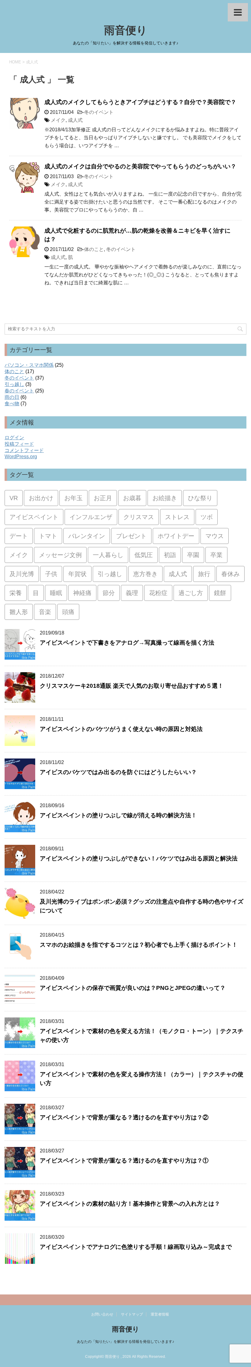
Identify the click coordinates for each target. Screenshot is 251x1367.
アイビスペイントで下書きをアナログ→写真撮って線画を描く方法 (127, 642)
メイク (58, 120)
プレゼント (131, 536)
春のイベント (19, 390)
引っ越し (14, 384)
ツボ (206, 517)
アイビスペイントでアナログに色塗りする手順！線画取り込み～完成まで (136, 1247)
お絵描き (164, 498)
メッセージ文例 (60, 555)
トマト (48, 536)
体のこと (94, 249)
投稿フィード (19, 444)
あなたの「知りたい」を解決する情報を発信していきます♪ (125, 1341)
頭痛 (68, 612)
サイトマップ (132, 1314)
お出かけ (41, 498)
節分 (109, 593)
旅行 (204, 574)
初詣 (170, 555)
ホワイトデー (176, 536)
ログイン (14, 437)
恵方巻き (145, 574)
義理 (132, 593)
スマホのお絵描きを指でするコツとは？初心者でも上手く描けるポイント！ (139, 945)
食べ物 (12, 403)
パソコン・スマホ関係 (29, 365)
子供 (51, 574)
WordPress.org (21, 456)
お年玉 (73, 498)
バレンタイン (86, 536)
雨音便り (125, 30)
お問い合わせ (102, 1314)
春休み (230, 574)
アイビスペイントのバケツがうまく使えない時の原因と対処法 (121, 729)
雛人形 (18, 612)
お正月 (103, 498)
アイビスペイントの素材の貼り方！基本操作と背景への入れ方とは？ (130, 1203)
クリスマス (138, 517)
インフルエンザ (90, 517)
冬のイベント (99, 112)
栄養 (15, 593)
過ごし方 (190, 593)
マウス (214, 536)
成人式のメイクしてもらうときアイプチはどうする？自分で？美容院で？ (140, 102)
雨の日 (12, 397)
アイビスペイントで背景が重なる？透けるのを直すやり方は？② (124, 1117)
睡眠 (56, 593)
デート (18, 536)
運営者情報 (160, 1314)
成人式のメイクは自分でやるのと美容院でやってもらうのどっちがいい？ (140, 166)
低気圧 (143, 555)
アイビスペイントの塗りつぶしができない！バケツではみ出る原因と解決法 (139, 858)
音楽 (45, 612)
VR (13, 498)
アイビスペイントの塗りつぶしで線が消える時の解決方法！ (118, 815)
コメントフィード (24, 450)
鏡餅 (220, 593)
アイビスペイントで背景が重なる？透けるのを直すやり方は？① (124, 1160)
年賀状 (77, 574)
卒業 (216, 555)
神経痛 (82, 593)
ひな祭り (200, 498)
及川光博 (21, 574)
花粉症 (158, 593)
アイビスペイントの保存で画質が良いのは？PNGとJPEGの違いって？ (133, 988)
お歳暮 (132, 498)
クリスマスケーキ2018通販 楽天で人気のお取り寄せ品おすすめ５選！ (131, 686)
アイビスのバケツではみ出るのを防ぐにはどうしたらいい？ (118, 772)
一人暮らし (108, 555)
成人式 (75, 120)
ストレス (177, 517)
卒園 (193, 555)
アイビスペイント (33, 517)
